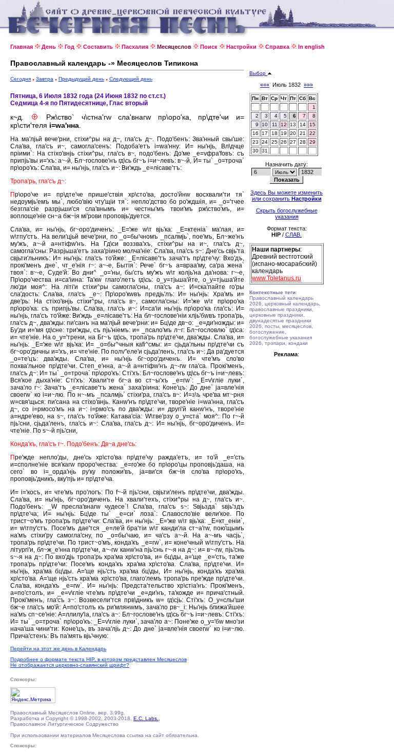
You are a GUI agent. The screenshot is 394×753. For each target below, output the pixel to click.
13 (293, 124)
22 (312, 133)
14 (303, 124)
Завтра (44, 79)
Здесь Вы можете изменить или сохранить (286, 195)
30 (255, 150)
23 (255, 142)
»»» (308, 85)
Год (69, 47)
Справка (277, 47)
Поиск (209, 47)
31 (265, 150)
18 (274, 133)
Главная (21, 47)
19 (284, 133)
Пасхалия (135, 47)
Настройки (241, 47)
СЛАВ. (293, 234)
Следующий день (130, 79)
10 (265, 124)
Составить (98, 47)
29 (312, 142)
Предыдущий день (81, 79)
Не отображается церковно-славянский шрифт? (69, 665)
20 (293, 133)
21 (303, 133)
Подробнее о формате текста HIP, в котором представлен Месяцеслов (98, 659)
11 (275, 124)
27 (293, 142)
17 (265, 133)
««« (264, 85)
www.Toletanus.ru (276, 278)
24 (265, 142)
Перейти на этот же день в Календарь (58, 648)
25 (274, 142)
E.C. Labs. (146, 718)
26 (284, 142)
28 (303, 142)
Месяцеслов (174, 47)
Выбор (258, 73)
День (49, 47)
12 (284, 124)
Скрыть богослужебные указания (287, 213)
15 (312, 124)
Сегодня (20, 79)
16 (255, 133)
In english (311, 47)
